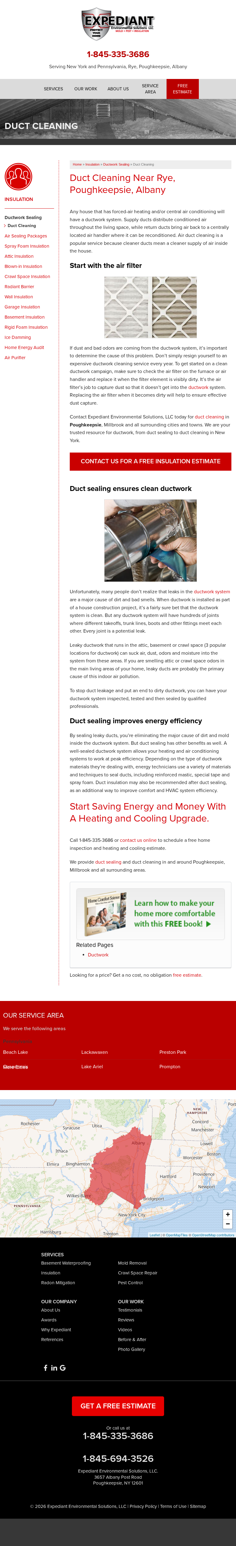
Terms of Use (173, 1506)
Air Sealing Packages (26, 236)
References (52, 1339)
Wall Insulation (19, 297)
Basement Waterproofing (66, 1263)
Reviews (126, 1320)
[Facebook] (45, 1367)
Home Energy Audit (24, 347)
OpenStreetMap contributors (213, 1234)
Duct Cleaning (22, 225)
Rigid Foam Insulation (26, 327)
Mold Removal (132, 1263)
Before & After (132, 1339)
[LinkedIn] (54, 1367)
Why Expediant (56, 1329)
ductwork (198, 387)
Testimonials (130, 1310)
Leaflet (155, 1234)
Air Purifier (15, 357)
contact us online (138, 840)
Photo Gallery (131, 1349)
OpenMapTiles (177, 1234)
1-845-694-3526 (118, 1459)
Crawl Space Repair (137, 1273)
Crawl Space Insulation (27, 276)
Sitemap (198, 1506)
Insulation (19, 199)
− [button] (228, 1224)
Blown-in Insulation (23, 266)
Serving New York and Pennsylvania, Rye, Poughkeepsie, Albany (118, 67)
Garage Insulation (22, 307)
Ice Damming (18, 337)
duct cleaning (209, 417)
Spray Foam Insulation (27, 246)
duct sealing (108, 862)
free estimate (187, 975)
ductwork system (212, 592)
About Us (50, 1310)
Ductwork (98, 955)
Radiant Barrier (19, 286)
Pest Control (130, 1282)
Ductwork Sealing (23, 217)
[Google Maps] (62, 1367)
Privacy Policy (143, 1506)
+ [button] (228, 1214)
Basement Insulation (25, 317)
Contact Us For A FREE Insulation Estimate (151, 461)
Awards (49, 1320)
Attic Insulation (19, 256)
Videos (125, 1329)
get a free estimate (118, 1406)
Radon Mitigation (58, 1282)
